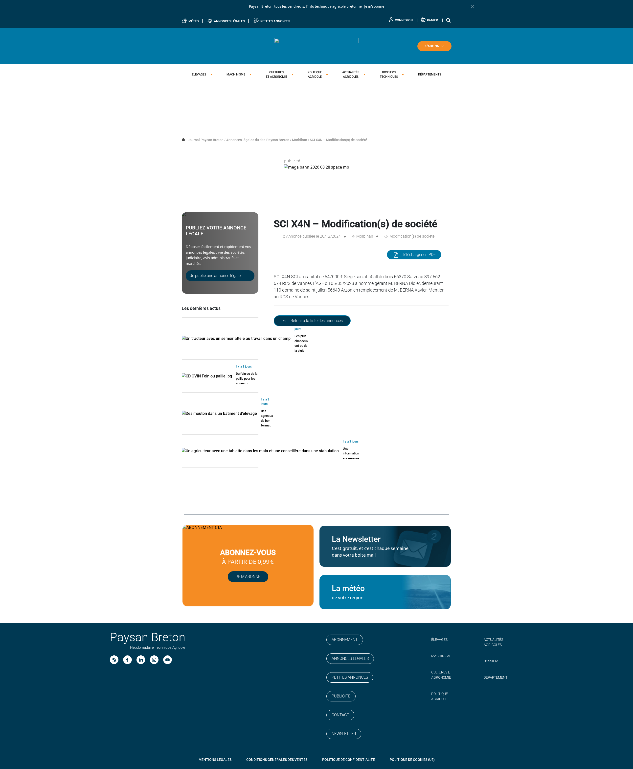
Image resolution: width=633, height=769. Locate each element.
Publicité (341, 696)
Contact (340, 715)
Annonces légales (350, 658)
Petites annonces (350, 677)
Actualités (350, 74)
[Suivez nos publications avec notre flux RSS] (114, 659)
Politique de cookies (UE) (412, 760)
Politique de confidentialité (348, 760)
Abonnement (345, 639)
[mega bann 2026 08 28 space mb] (316, 167)
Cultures (276, 74)
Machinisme (235, 74)
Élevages (199, 74)
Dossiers (389, 74)
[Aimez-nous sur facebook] (127, 659)
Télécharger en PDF (419, 254)
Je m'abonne (374, 6)
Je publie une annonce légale (215, 275)
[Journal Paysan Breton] (316, 46)
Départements (429, 74)
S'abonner (434, 46)
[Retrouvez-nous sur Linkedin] (140, 659)
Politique (315, 74)
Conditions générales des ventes (276, 760)
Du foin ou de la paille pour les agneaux (246, 378)
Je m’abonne (248, 576)
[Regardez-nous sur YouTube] (167, 659)
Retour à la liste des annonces (316, 320)
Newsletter (344, 733)
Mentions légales (215, 760)
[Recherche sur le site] (449, 20)
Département (495, 677)
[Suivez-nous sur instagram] (154, 659)
